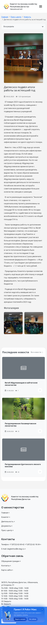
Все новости (36, 352)
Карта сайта (6, 570)
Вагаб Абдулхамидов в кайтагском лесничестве (21, 384)
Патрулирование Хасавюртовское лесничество (20, 424)
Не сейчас (32, 619)
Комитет (5, 517)
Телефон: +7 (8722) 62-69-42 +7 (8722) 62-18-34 (20, 544)
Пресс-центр (15, 17)
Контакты (5, 565)
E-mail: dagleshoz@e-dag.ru (12, 549)
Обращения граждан (10, 561)
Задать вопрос (20, 619)
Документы (6, 526)
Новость (27, 17)
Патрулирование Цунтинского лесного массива (23, 465)
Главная (4, 17)
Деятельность (7, 521)
